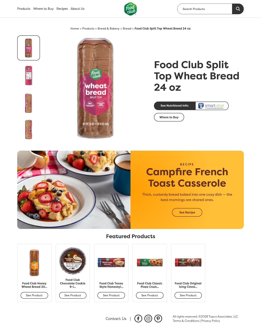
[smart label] (198, 106)
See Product (34, 295)
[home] (130, 8)
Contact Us (116, 318)
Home (74, 28)
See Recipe (187, 212)
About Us (78, 9)
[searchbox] (204, 9)
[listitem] (138, 318)
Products (23, 9)
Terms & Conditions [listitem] (186, 321)
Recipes (62, 9)
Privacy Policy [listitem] (210, 321)
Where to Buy (43, 9)
